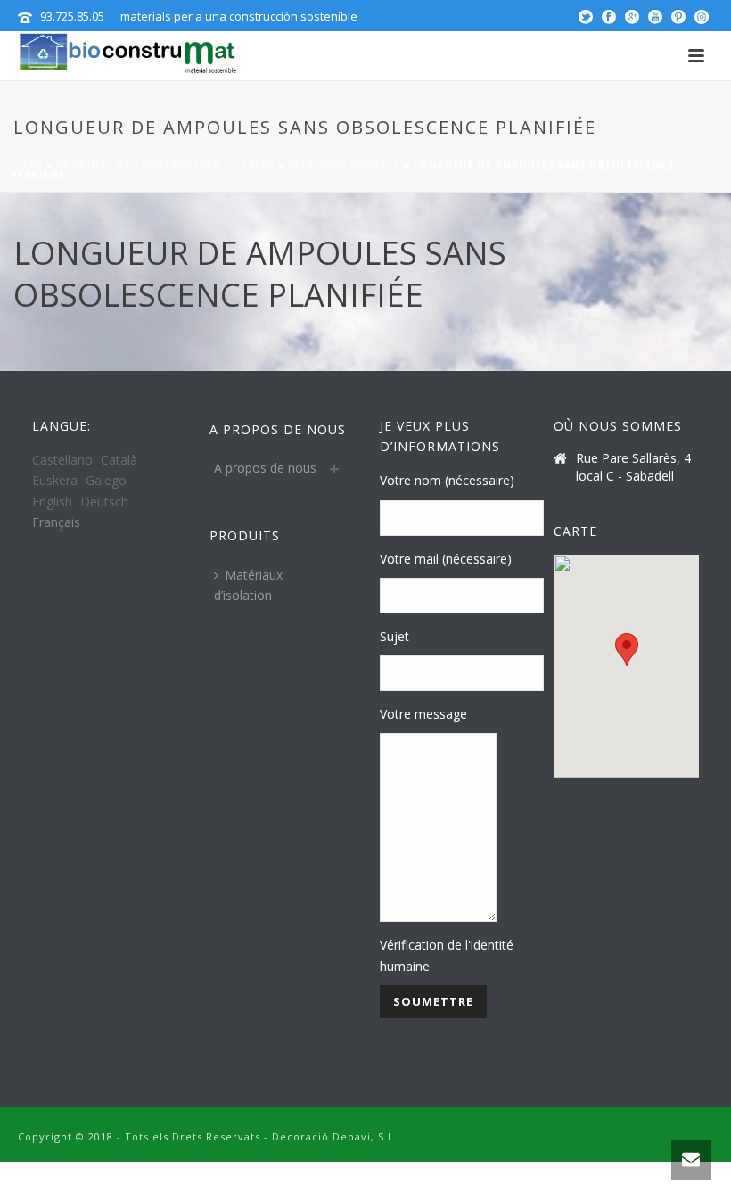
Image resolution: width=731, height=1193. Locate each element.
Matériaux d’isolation (248, 585)
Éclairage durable (344, 165)
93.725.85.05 (72, 16)
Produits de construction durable (165, 165)
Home (27, 165)
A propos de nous (265, 467)
